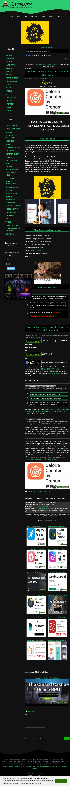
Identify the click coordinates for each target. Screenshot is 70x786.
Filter (66, 58)
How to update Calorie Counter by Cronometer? (40, 419)
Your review (28, 729)
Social (43, 16)
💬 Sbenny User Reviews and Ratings (37, 491)
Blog (26, 16)
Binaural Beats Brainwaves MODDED (57, 527)
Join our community (54, 373)
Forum (19, 16)
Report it (51, 335)
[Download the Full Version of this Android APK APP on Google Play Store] (33, 362)
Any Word (48, 55)
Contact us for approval (53, 766)
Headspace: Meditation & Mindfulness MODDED (57, 640)
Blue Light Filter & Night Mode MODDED (36, 595)
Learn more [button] (38, 783)
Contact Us (34, 16)
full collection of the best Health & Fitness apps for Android (45, 458)
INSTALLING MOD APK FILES (50, 369)
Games (51, 16)
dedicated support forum (15, 766)
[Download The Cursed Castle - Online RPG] (47, 691)
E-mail (26, 722)
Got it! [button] (61, 781)
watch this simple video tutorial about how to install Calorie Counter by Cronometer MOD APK (47, 410)
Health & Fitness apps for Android (41, 456)
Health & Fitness (35, 251)
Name (26, 714)
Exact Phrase (31, 55)
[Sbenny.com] (17, 4)
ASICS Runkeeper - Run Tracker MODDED (57, 595)
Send (67, 739)
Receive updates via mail (34, 739)
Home (11, 16)
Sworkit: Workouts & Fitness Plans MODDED (36, 640)
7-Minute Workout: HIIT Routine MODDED (36, 549)
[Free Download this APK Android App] (33, 341)
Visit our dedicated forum (36, 337)
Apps (59, 16)
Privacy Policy (27, 766)
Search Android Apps (47, 47)
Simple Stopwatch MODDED (58, 572)
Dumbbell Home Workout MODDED (57, 618)
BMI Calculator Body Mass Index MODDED (36, 572)
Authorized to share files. (39, 766)
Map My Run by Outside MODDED (36, 527)
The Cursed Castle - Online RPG (47, 678)
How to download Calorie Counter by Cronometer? (40, 386)
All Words (40, 55)
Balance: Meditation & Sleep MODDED (36, 618)
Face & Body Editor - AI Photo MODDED (57, 549)
